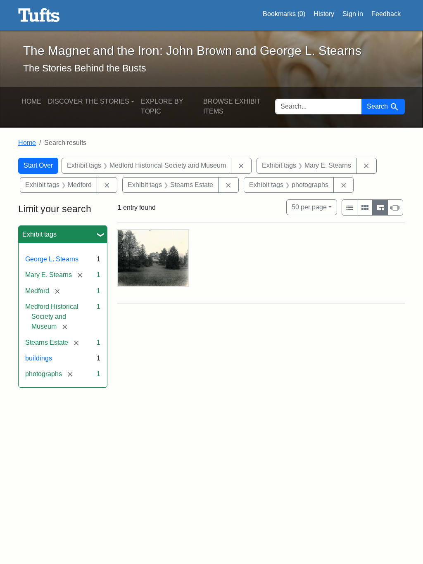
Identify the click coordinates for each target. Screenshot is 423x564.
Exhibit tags (39, 234)
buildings (38, 358)
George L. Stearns (51, 259)
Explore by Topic (162, 106)
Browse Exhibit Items (232, 106)
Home (31, 101)
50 (309, 207)
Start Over (38, 165)
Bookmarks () (284, 13)
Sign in (352, 13)
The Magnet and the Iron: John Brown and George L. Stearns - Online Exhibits (39, 15)
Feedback (386, 13)
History (324, 13)
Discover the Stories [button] (88, 101)
